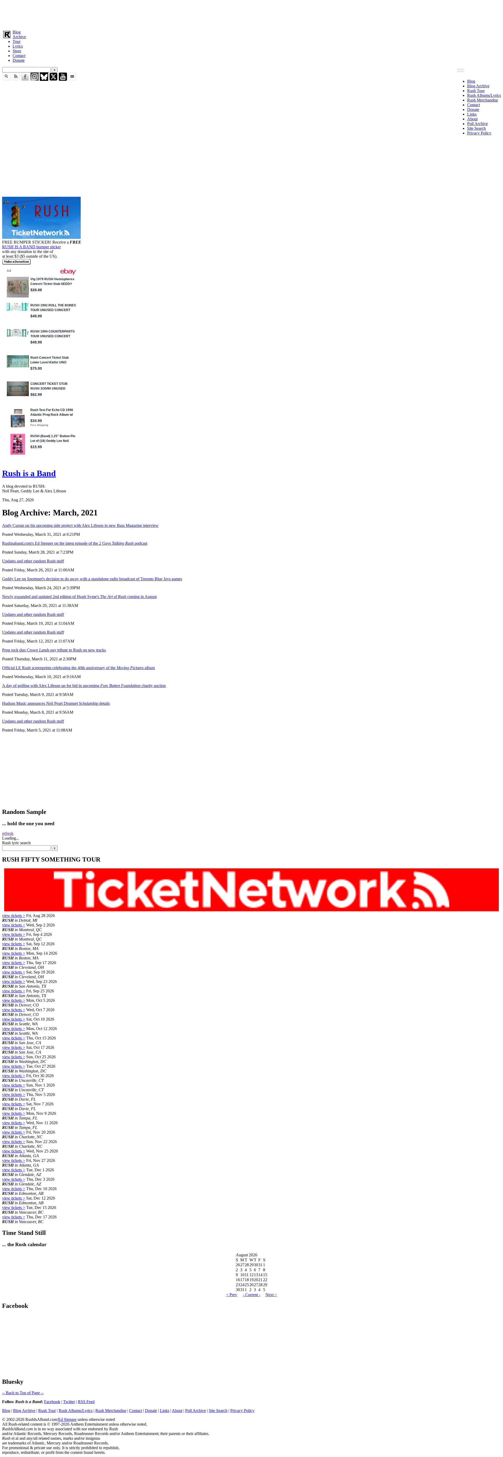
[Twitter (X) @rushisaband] (53, 79)
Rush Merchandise (482, 100)
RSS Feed (86, 1401)
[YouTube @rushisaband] (63, 79)
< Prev (231, 1294)
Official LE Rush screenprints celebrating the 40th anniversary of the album (78, 668)
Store (17, 51)
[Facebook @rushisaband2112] (25, 79)
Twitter (69, 1401)
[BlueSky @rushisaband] (44, 79)
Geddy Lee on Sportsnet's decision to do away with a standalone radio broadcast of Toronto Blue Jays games (92, 579)
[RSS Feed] (16, 79)
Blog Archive (478, 86)
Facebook (52, 1401)
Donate (19, 60)
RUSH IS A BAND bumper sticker (31, 247)
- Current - (251, 1294)
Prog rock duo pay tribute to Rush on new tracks (54, 650)
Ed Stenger (67, 1419)
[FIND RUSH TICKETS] (41, 237)
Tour (16, 41)
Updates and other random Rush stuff (33, 561)
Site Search (476, 128)
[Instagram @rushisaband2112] (34, 79)
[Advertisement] (159, 14)
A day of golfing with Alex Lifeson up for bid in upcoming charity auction (84, 685)
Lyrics (18, 46)
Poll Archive (477, 123)
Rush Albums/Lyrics (484, 95)
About (472, 119)
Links (472, 114)
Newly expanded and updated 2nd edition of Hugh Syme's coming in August (79, 596)
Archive (19, 37)
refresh (7, 833)
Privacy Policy (479, 133)
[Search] (6, 79)
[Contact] (72, 79)
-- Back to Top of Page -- (22, 1393)
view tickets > (13, 915)
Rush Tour (476, 90)
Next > (271, 1294)
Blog (17, 32)
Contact (19, 55)
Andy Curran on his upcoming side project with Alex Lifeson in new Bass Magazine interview (80, 525)
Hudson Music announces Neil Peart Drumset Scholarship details (56, 703)
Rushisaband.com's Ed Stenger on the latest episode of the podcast (74, 543)
